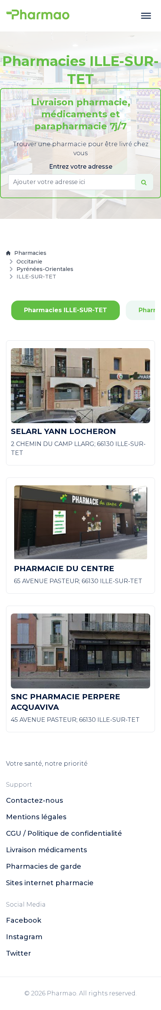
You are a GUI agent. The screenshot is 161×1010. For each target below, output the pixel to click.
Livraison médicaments (46, 850)
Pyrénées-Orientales (44, 269)
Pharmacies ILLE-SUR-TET (65, 310)
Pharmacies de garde (43, 866)
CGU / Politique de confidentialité (64, 833)
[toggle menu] (146, 16)
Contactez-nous (34, 800)
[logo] (38, 15)
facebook (23, 920)
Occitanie (29, 261)
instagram (24, 937)
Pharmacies (30, 253)
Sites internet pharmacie (50, 883)
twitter (18, 953)
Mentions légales (36, 817)
